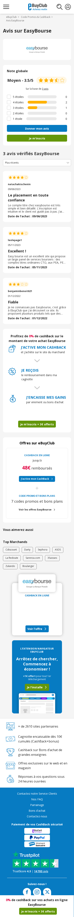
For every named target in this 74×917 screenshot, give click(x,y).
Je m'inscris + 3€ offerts (38, 911)
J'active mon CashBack (35, 478)
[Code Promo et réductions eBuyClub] (38, 6)
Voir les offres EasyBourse (35, 509)
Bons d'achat (37, 810)
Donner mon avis (37, 128)
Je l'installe (35, 687)
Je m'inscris (37, 138)
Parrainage (37, 805)
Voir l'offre (34, 629)
